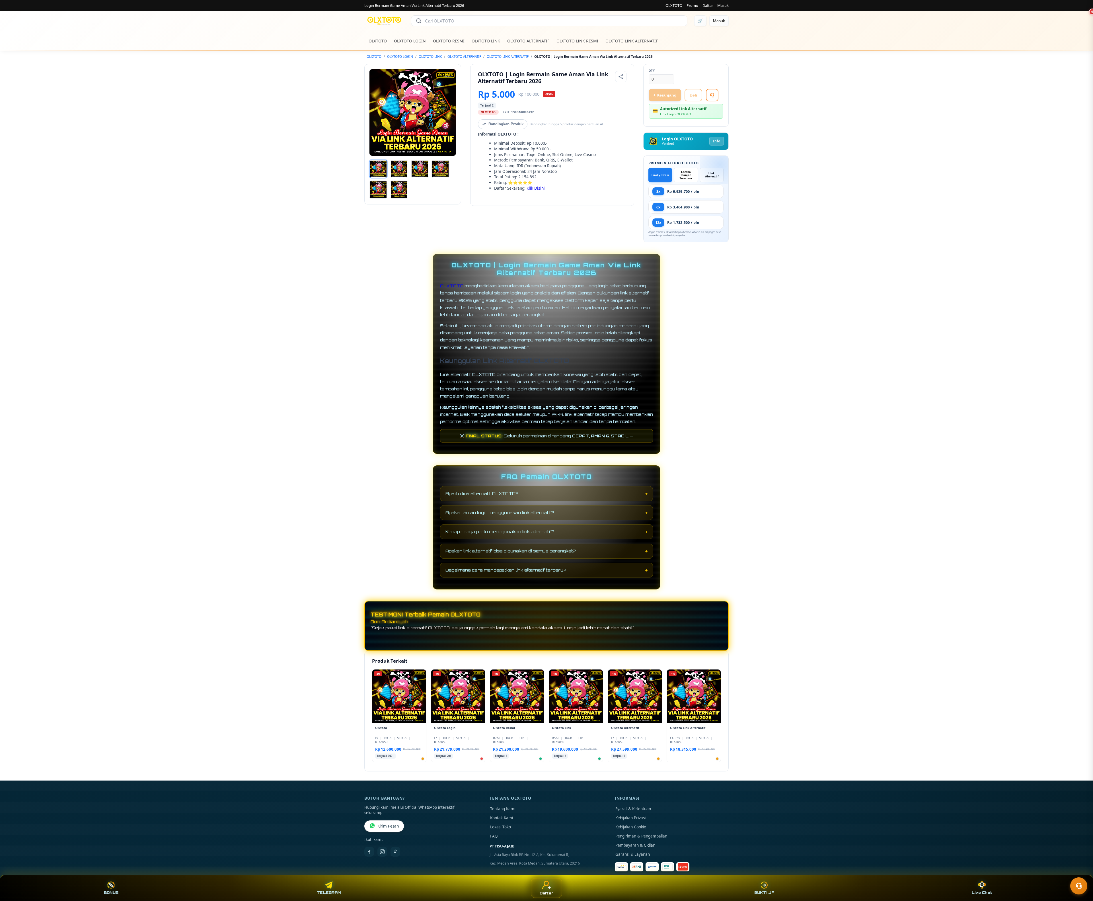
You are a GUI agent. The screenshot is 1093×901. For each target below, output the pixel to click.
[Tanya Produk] (712, 95)
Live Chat (982, 892)
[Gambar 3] (420, 169)
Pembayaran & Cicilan (635, 845)
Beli (693, 95)
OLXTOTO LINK (486, 41)
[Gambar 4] (440, 169)
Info (716, 141)
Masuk (723, 5)
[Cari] (419, 21)
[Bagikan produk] (620, 76)
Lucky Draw (660, 175)
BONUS (111, 892)
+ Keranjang (665, 95)
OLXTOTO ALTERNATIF (528, 41)
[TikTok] (395, 852)
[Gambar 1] (378, 169)
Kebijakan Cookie (630, 827)
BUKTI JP (764, 892)
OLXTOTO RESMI (449, 41)
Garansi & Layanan (632, 854)
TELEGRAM (329, 892)
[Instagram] (382, 852)
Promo (692, 5)
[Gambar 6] (399, 190)
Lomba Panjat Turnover (685, 175)
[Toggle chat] (1078, 885)
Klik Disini (536, 188)
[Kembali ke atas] (1080, 872)
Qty (652, 71)
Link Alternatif (711, 175)
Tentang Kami (502, 808)
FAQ (494, 836)
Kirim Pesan (388, 826)
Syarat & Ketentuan (633, 808)
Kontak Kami (501, 817)
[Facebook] (369, 852)
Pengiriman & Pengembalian (641, 836)
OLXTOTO (673, 5)
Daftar (707, 5)
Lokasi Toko (500, 827)
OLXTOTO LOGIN (410, 41)
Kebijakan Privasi (630, 817)
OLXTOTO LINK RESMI (577, 41)
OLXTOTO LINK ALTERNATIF (631, 41)
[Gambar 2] (399, 169)
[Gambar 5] (378, 190)
